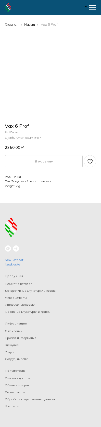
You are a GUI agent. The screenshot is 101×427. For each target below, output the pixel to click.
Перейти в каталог (18, 284)
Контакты (12, 406)
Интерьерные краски (20, 304)
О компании (13, 331)
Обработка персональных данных (30, 399)
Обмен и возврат (17, 385)
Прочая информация (20, 338)
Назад (30, 24)
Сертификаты (15, 392)
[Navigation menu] (92, 7)
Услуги (9, 352)
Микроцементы (16, 298)
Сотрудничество (16, 359)
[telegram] (16, 248)
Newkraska (12, 264)
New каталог (14, 260)
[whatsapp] (8, 248)
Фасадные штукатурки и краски (27, 311)
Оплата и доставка (18, 378)
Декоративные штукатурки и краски (30, 290)
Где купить (12, 345)
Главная (11, 24)
